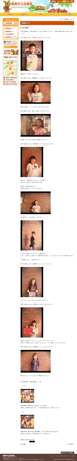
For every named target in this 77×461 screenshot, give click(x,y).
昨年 (22, 106)
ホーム (61, 19)
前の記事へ (24, 444)
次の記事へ (71, 444)
